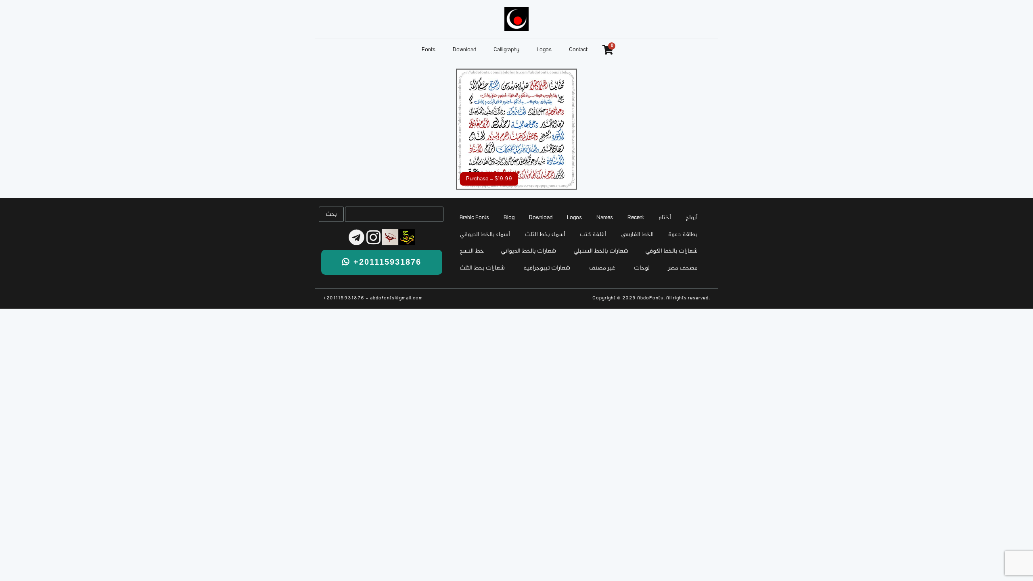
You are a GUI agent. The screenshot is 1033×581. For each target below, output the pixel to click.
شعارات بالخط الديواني (528, 251)
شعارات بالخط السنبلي (600, 251)
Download (464, 49)
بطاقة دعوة (683, 234)
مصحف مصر (683, 268)
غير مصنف (602, 268)
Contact (578, 49)
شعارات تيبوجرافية (546, 268)
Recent (635, 217)
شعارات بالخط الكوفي (671, 251)
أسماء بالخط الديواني (485, 234)
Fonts (428, 49)
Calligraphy (506, 49)
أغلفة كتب (593, 234)
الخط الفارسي (637, 234)
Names (604, 217)
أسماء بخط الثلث (545, 234)
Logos (544, 49)
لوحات (642, 268)
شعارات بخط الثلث (482, 268)
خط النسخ (472, 251)
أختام (665, 217)
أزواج (692, 217)
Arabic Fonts (474, 217)
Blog (509, 217)
